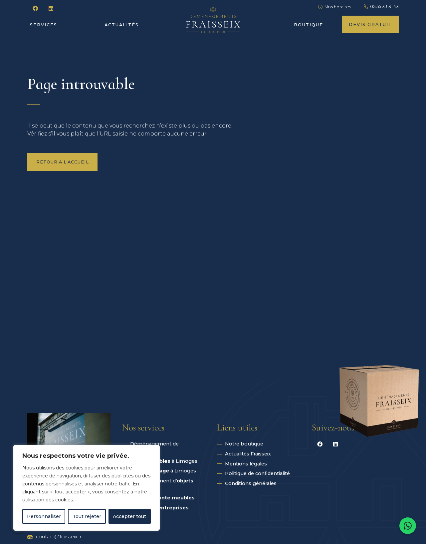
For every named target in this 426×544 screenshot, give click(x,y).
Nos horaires (337, 6)
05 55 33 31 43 (384, 6)
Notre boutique (244, 444)
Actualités (122, 24)
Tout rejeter (87, 516)
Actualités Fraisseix (248, 454)
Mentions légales (246, 464)
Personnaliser (44, 516)
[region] (86, 488)
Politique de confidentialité (257, 473)
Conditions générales (251, 483)
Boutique (308, 24)
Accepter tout (129, 516)
